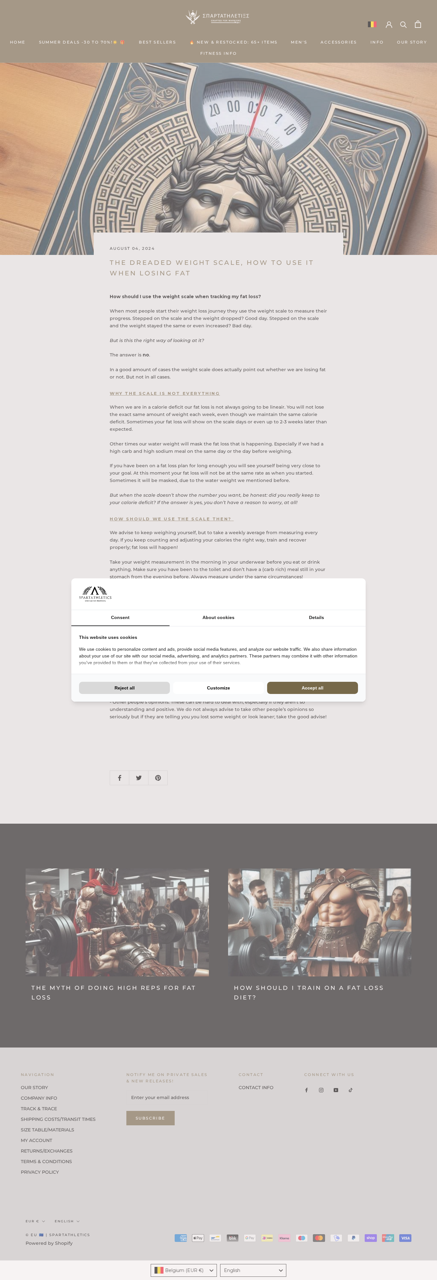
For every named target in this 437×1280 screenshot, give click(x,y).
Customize (218, 687)
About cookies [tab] (218, 617)
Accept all (312, 687)
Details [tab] (316, 617)
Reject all (125, 687)
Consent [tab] (120, 617)
